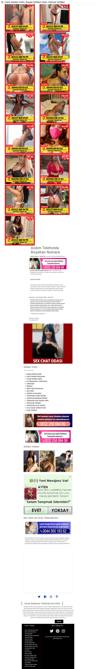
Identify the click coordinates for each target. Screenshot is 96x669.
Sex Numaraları (29, 633)
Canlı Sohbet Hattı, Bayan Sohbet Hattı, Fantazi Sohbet (35, 2)
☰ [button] (2, 2)
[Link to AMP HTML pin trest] (57, 597)
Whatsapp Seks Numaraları (32, 635)
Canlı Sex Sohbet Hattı (30, 657)
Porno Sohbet (28, 653)
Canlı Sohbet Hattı (29, 659)
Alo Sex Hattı (28, 652)
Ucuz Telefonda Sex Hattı (31, 630)
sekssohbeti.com (57, 638)
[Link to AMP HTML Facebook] (45, 597)
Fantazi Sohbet (34, 256)
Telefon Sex (42, 256)
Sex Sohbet (28, 662)
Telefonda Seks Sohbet (31, 664)
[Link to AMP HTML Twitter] (39, 597)
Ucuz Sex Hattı (28, 639)
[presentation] (70, 461)
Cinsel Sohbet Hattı (30, 642)
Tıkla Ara (59, 621)
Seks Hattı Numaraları (30, 632)
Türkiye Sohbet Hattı (30, 666)
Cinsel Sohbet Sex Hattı (31, 644)
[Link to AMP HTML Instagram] (51, 597)
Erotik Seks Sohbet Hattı (31, 661)
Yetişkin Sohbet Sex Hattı (31, 646)
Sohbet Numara (29, 641)
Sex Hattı (27, 650)
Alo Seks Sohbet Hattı (30, 655)
